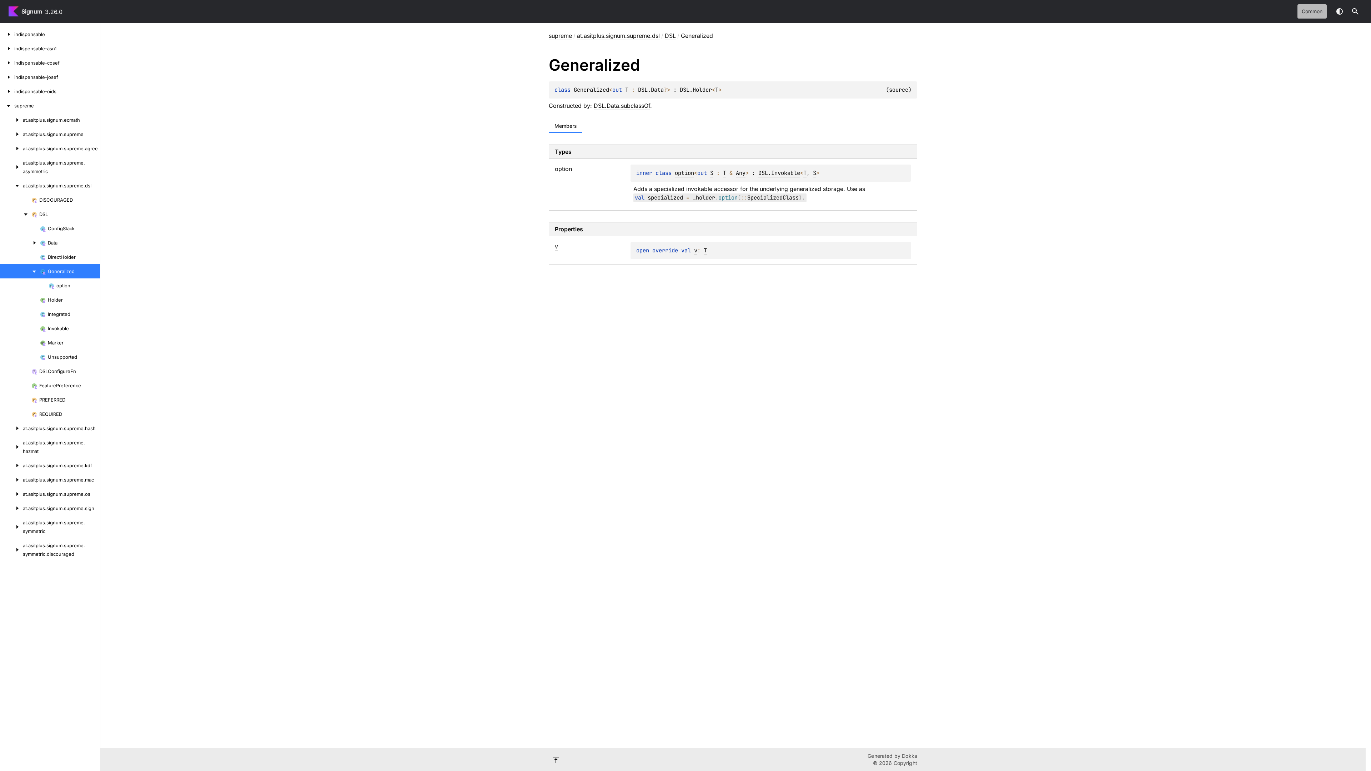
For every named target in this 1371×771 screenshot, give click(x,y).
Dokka (909, 756)
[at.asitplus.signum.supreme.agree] (11, 148)
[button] (1355, 11)
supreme (560, 35)
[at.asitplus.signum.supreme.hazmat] (11, 446)
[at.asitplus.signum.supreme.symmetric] (11, 526)
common (1312, 11)
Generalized (591, 90)
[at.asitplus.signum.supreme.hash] (11, 428)
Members (565, 126)
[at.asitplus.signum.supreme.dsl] (11, 185)
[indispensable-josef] (7, 77)
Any (740, 173)
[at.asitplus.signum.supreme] (11, 134)
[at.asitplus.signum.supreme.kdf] (11, 465)
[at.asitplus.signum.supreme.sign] (11, 508)
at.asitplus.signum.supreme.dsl (618, 35)
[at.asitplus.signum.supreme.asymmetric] (11, 167)
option (684, 173)
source (898, 90)
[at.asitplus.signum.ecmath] (11, 120)
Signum (31, 11)
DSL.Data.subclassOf (622, 105)
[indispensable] (7, 34)
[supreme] (7, 106)
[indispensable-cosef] (7, 63)
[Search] (1355, 11)
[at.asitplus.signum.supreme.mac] (11, 480)
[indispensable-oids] (7, 91)
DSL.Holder (696, 90)
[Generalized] (20, 271)
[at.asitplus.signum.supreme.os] (11, 494)
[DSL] (15, 214)
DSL (670, 35)
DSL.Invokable (779, 173)
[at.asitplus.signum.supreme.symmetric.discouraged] (11, 549)
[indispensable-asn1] (7, 48)
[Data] (20, 243)
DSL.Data (651, 90)
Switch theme (1339, 11)
